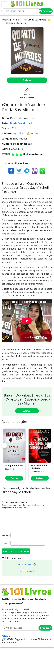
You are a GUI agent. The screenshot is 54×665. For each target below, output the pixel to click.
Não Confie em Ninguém (39, 466)
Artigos (6, 635)
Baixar (27, 80)
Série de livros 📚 (27, 564)
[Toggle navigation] (4, 4)
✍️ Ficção (32, 133)
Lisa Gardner (11, 469)
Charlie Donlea (37, 471)
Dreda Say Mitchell (21, 123)
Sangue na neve (14, 465)
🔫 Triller (18, 133)
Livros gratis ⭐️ (27, 571)
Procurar (45, 11)
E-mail (6, 543)
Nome (6, 535)
